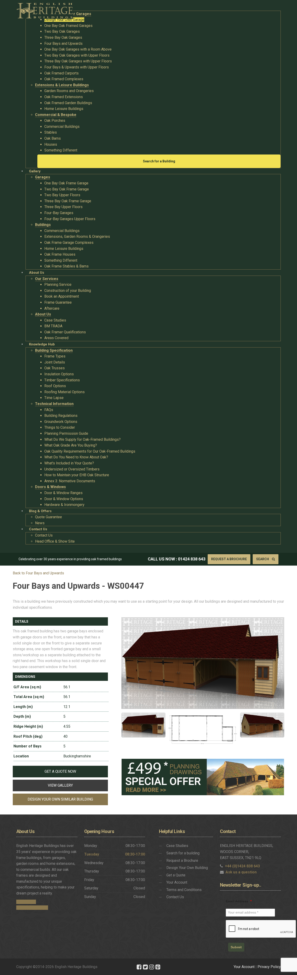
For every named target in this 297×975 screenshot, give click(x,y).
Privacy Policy (269, 967)
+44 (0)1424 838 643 (242, 866)
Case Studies (177, 845)
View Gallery (60, 785)
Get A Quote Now (60, 771)
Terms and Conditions (184, 890)
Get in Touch (26, 902)
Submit (236, 947)
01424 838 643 (191, 559)
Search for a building (183, 853)
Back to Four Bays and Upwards (38, 573)
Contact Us (175, 897)
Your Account (176, 882)
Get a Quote (175, 875)
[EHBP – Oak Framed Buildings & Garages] (44, 9)
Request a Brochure (229, 559)
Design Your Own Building (187, 868)
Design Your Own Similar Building (60, 799)
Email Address (239, 901)
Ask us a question (241, 872)
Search (263, 559)
